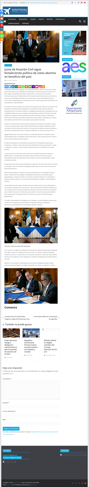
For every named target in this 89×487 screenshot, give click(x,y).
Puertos (41, 19)
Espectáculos (60, 19)
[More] (43, 86)
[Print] (26, 86)
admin (15, 80)
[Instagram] (40, 86)
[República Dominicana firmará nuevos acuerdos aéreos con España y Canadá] (31, 330)
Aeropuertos (23, 19)
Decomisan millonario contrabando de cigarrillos (45, 318)
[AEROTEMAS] (5, 21)
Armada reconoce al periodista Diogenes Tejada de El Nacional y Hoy (17, 318)
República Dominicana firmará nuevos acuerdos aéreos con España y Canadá (31, 346)
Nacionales (12, 19)
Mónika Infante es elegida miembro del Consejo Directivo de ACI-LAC (50, 346)
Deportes (50, 19)
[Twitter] (9, 86)
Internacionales (13, 23)
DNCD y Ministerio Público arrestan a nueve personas (41, 2)
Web (4, 420)
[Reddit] (1, 18)
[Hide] (0, 42)
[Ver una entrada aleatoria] (84, 21)
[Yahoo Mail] (33, 86)
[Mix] (19, 86)
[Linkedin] (12, 86)
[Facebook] (6, 86)
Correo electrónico (9, 411)
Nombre (6, 403)
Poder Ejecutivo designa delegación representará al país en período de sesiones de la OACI (10, 347)
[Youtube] (36, 86)
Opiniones (25, 23)
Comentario (7, 379)
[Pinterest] (1, 25)
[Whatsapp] (23, 86)
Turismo (33, 19)
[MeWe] (16, 86)
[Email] (29, 86)
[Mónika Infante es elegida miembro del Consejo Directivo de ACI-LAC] (50, 330)
